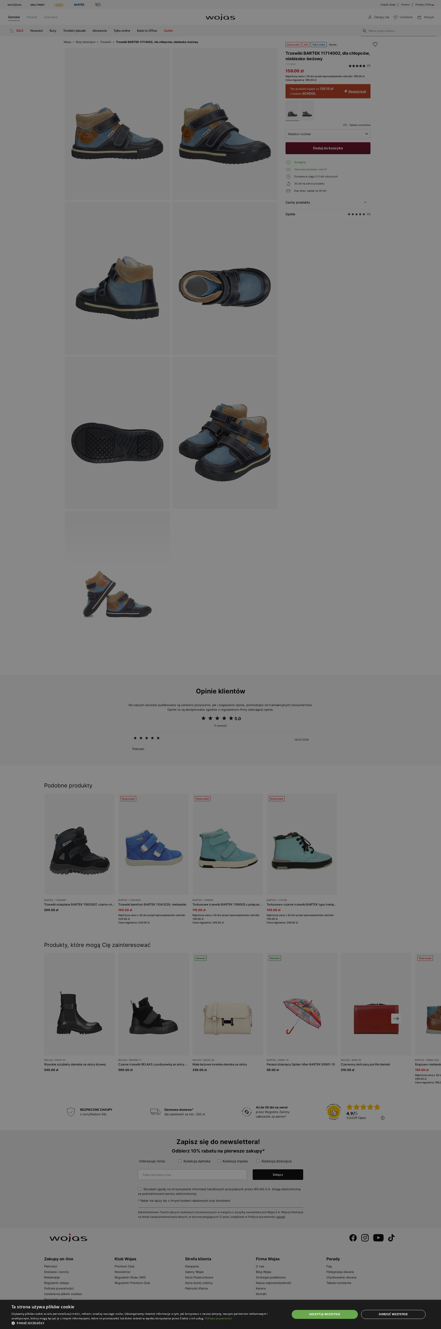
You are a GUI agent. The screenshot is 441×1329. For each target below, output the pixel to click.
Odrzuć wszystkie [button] (393, 1314)
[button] (146, 1323)
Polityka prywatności (218, 1318)
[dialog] (220, 664)
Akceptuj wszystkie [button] (324, 1314)
